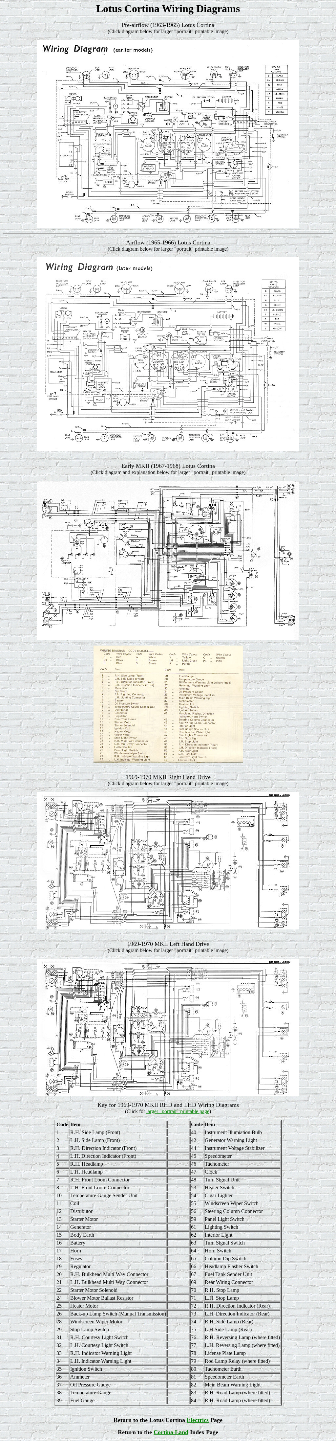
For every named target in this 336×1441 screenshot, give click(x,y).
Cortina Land (171, 1432)
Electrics (198, 1420)
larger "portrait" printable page (177, 1111)
